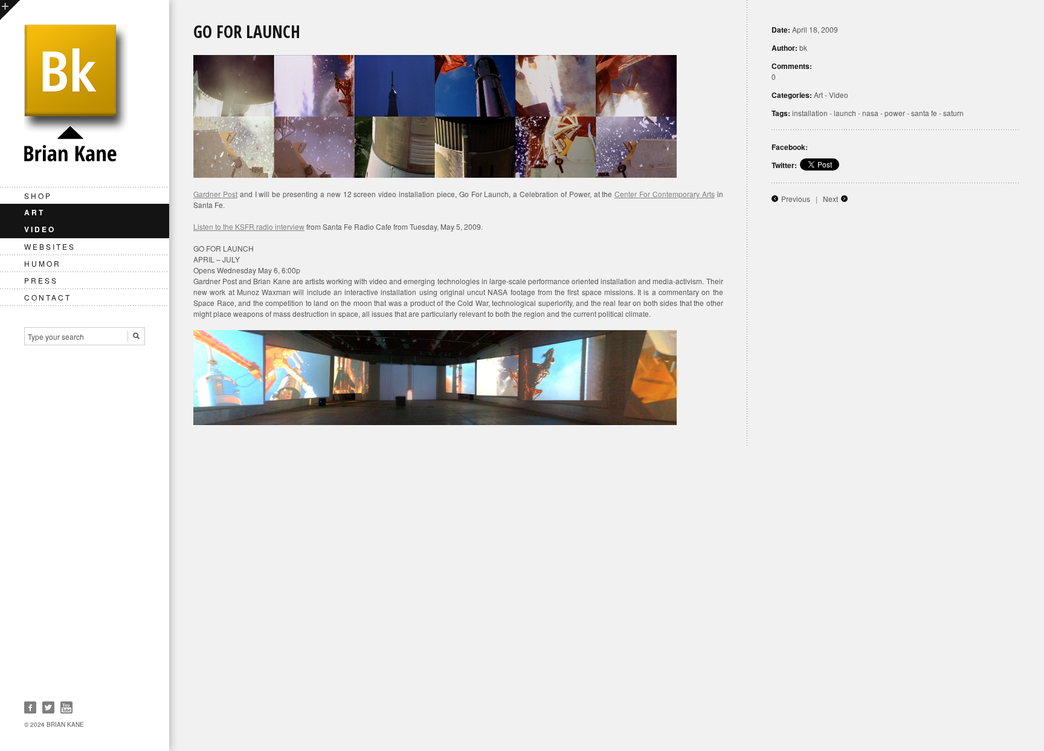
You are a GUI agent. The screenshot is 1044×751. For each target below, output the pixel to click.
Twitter (48, 707)
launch (845, 113)
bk (803, 47)
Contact (47, 297)
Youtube (66, 707)
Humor (42, 263)
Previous (795, 198)
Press (41, 280)
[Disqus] (606, 597)
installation (810, 113)
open (10, 10)
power (894, 113)
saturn (953, 113)
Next (830, 198)
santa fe (924, 113)
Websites (50, 246)
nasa (870, 113)
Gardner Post (215, 194)
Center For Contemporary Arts (664, 194)
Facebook (30, 707)
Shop (38, 195)
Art (34, 212)
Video (40, 229)
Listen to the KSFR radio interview (248, 226)
